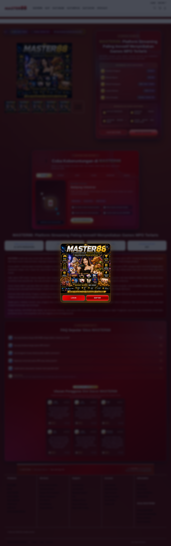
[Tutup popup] (107, 247)
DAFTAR (97, 298)
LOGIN (73, 298)
